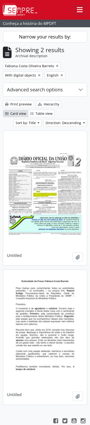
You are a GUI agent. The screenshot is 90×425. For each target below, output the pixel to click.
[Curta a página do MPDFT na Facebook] (56, 421)
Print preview (20, 104)
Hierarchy (51, 104)
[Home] (22, 10)
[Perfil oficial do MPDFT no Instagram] (83, 421)
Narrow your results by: (45, 36)
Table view (44, 113)
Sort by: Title (26, 123)
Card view (17, 113)
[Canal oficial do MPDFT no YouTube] (74, 421)
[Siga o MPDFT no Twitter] (65, 421)
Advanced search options (35, 89)
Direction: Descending (64, 123)
